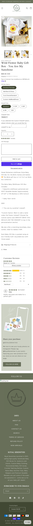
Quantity (3, 130)
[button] (2, 8)
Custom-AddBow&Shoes (11, 99)
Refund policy (16, 441)
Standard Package (9, 87)
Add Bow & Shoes (8, 91)
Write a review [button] (16, 265)
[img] (13, 290)
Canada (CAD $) (15, 509)
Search (16, 433)
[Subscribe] (27, 491)
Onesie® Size (5, 114)
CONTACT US (16, 429)
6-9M (5, 110)
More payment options (16, 168)
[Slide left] (2, 55)
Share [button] (5, 249)
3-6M (23, 106)
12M (12, 110)
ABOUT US (17, 420)
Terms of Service (16, 437)
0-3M (15, 106)
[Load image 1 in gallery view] (8, 54)
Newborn (6, 106)
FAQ (16, 425)
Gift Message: (5, 141)
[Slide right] (31, 55)
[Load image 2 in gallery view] (16, 54)
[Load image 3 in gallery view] (25, 54)
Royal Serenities (17, 521)
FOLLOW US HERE (12, 364)
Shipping (3, 76)
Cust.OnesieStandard (10, 95)
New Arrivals (16, 445)
